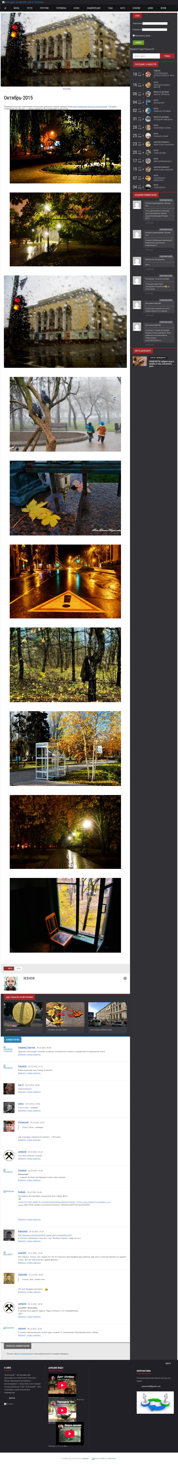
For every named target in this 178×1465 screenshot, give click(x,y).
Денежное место (13, 1030)
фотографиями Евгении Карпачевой (90, 106)
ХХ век (76, 8)
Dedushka (22, 1274)
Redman (21, 1192)
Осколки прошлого (162, 142)
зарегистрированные (24, 1354)
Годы (110, 8)
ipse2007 (22, 1252)
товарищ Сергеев (26, 1047)
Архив (163, 8)
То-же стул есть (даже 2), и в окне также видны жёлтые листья (47, 1202)
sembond (22, 1151)
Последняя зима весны (163, 120)
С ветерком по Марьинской (159, 179)
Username (137, 23)
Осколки (136, 8)
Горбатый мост (160, 188)
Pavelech (22, 1066)
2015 (19, 969)
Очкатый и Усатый (161, 136)
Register (133, 49)
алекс (21, 1103)
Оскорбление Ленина (162, 128)
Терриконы (61, 8)
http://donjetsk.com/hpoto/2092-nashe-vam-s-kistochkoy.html (45, 1235)
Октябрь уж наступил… (58, 1030)
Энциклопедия (93, 8)
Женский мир (159, 103)
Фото (122, 8)
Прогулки (44, 8)
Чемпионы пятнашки (162, 111)
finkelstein (23, 1231)
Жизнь (16, 8)
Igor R (21, 1085)
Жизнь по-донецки (161, 92)
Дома (150, 8)
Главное (157, 71)
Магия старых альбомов (163, 170)
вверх (168, 1363)
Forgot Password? (146, 49)
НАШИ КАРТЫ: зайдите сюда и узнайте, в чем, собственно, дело (161, 363)
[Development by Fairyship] (104, 1459)
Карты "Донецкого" (158, 357)
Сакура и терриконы (162, 94)
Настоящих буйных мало (101, 1030)
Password (137, 29)
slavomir (22, 1328)
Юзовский (23, 1122)
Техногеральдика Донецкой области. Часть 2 (164, 75)
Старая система (160, 153)
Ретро (29, 8)
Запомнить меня (142, 36)
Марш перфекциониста (163, 161)
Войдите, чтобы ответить (29, 1054)
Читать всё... (149, 223)
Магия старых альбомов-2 (164, 145)
